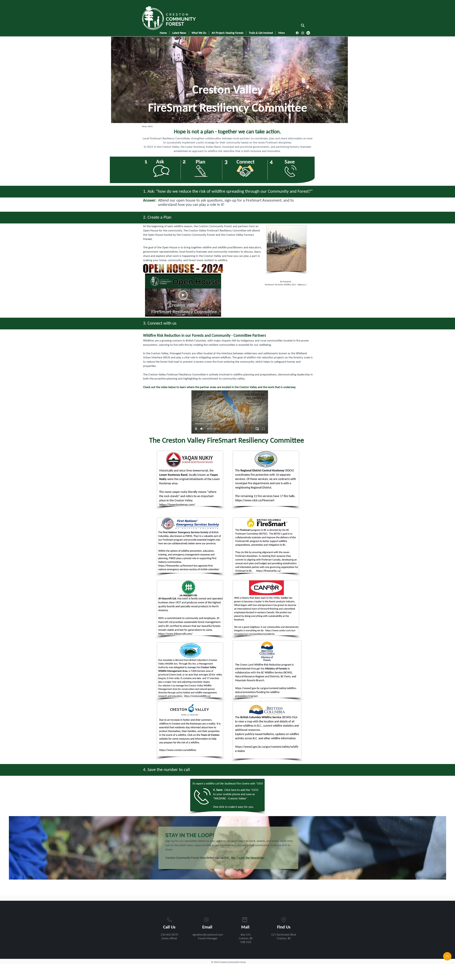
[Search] (302, 25)
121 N (275, 934)
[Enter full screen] (263, 428)
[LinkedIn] (308, 33)
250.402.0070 (169, 934)
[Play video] (183, 295)
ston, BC (286, 938)
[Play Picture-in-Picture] (257, 428)
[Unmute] (202, 428)
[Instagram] (302, 33)
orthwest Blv (286, 934)
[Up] (447, 956)
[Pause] (196, 428)
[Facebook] (297, 33)
